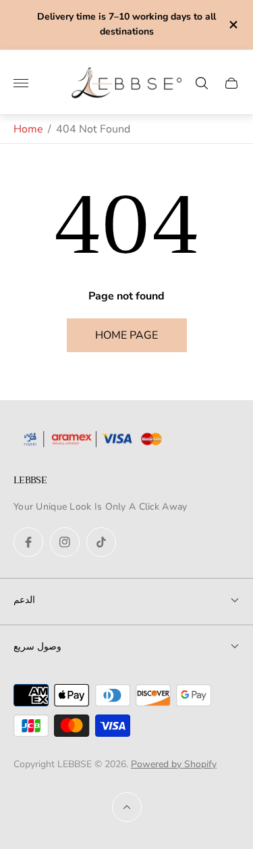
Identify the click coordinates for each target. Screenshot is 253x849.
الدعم (24, 599)
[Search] (202, 83)
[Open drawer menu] (21, 83)
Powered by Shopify (174, 764)
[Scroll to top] (127, 807)
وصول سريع (37, 646)
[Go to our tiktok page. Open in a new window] (101, 542)
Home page (126, 335)
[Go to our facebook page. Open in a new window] (28, 542)
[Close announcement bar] (232, 24)
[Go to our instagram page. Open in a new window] (65, 542)
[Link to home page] (97, 440)
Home (28, 129)
